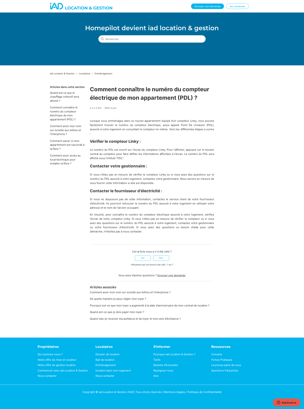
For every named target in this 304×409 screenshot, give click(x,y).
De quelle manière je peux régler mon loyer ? (118, 298)
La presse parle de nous (226, 365)
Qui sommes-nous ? (50, 354)
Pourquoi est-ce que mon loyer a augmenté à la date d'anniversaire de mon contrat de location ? (150, 305)
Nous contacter (47, 375)
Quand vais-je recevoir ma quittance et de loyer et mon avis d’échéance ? (135, 318)
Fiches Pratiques (221, 359)
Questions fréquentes (224, 370)
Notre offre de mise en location (57, 359)
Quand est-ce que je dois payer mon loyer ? (117, 312)
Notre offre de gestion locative (57, 365)
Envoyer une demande (207, 6)
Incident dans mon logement (113, 370)
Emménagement (103, 73)
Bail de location (105, 359)
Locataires (84, 73)
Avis (156, 375)
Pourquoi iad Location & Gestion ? (174, 354)
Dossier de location (108, 354)
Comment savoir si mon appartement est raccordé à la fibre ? (67, 144)
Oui (142, 258)
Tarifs (156, 359)
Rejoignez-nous (163, 370)
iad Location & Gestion (62, 73)
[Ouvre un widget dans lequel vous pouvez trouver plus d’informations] (286, 402)
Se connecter (237, 6)
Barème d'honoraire (165, 365)
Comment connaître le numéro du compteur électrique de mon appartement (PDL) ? (64, 113)
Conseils (216, 354)
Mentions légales (174, 392)
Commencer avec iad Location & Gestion (63, 370)
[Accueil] (81, 6)
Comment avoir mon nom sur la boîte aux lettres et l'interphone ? (65, 130)
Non (161, 258)
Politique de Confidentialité (204, 392)
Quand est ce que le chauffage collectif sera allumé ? (64, 96)
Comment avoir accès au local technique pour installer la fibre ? (65, 159)
